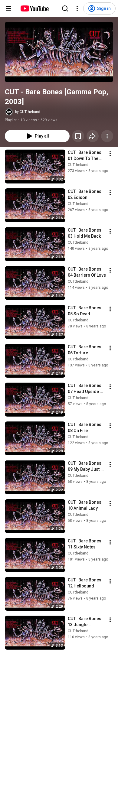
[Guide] (8, 8)
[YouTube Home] (34, 8)
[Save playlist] (78, 136)
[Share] (93, 136)
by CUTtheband (27, 112)
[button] (59, 52)
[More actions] (107, 136)
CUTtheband (78, 165)
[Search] (65, 8)
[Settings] (77, 8)
